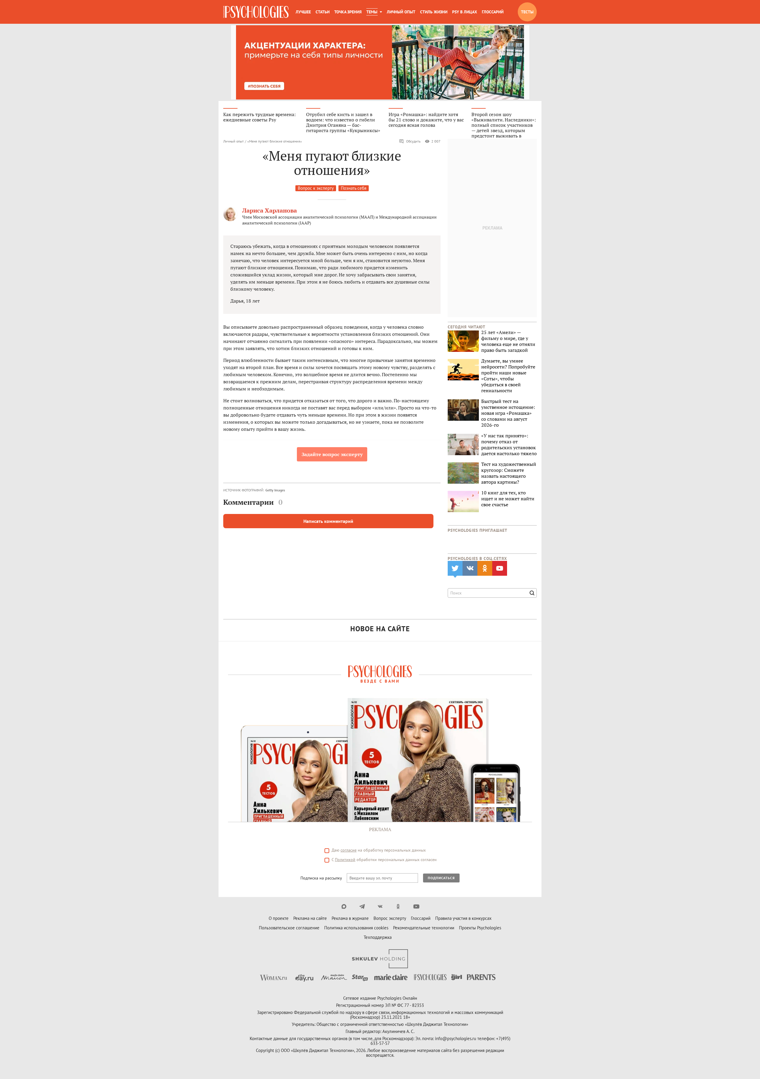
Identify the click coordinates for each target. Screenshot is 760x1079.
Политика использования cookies (356, 928)
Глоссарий (493, 12)
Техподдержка (378, 937)
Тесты (527, 12)
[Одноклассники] (398, 906)
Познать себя (353, 188)
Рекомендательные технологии (423, 928)
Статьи (323, 12)
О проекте (279, 918)
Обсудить (413, 141)
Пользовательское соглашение (289, 928)
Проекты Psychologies (480, 928)
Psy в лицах (464, 12)
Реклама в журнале (350, 918)
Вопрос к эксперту (316, 188)
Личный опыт (401, 12)
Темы (371, 12)
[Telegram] (362, 906)
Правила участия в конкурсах (463, 918)
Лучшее (303, 12)
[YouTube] (416, 906)
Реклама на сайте (310, 918)
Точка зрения (348, 12)
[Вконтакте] (380, 906)
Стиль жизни (433, 12)
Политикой (345, 859)
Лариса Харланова (269, 210)
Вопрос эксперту (389, 918)
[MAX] (344, 906)
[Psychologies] (256, 12)
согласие (349, 850)
